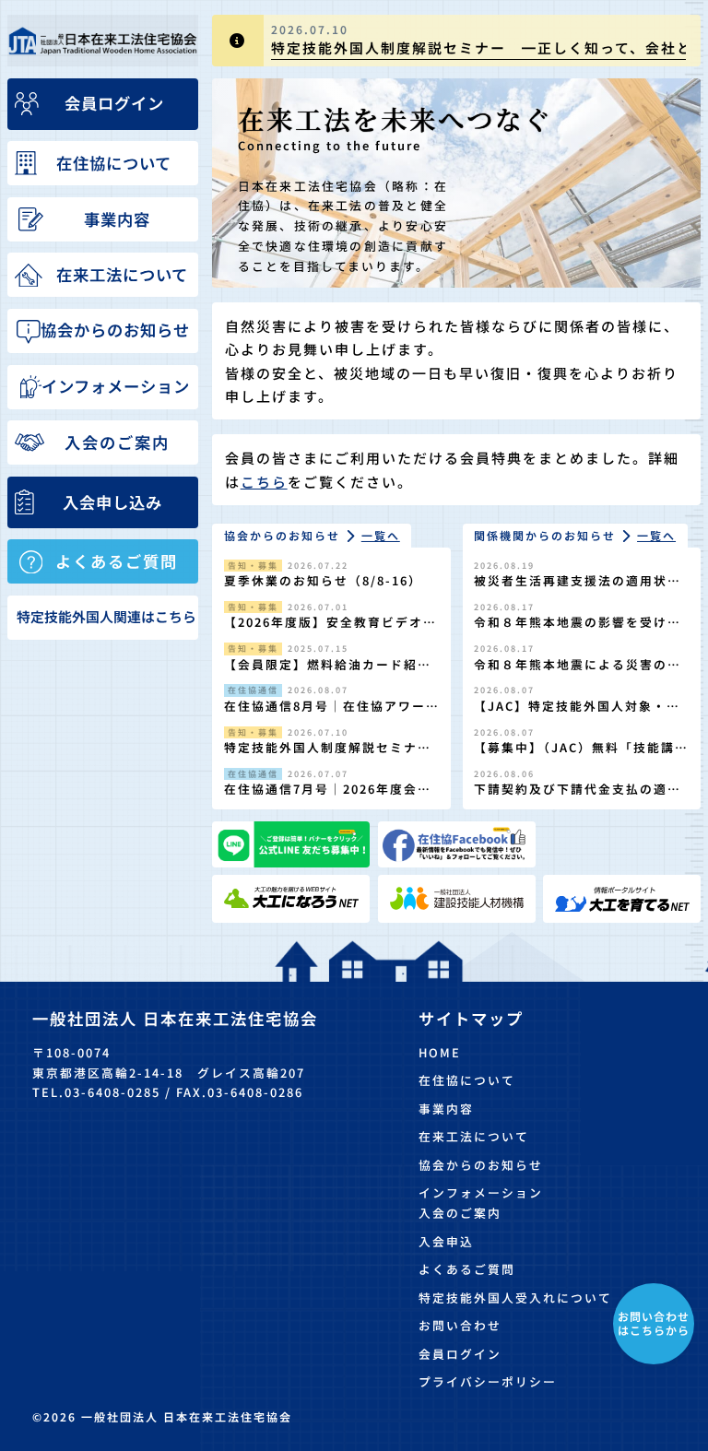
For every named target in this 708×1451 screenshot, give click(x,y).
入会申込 (446, 1241)
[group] (456, 40)
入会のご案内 (460, 1212)
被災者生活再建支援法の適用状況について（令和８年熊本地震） (577, 589)
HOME (440, 1052)
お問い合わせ (460, 1325)
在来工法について (474, 1136)
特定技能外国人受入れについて (515, 1297)
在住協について (467, 1080)
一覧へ (380, 535)
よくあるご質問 (467, 1269)
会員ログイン (460, 1354)
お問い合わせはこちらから (654, 1322)
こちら (264, 481)
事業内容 (446, 1108)
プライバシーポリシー (488, 1381)
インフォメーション (481, 1192)
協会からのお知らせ (481, 1165)
